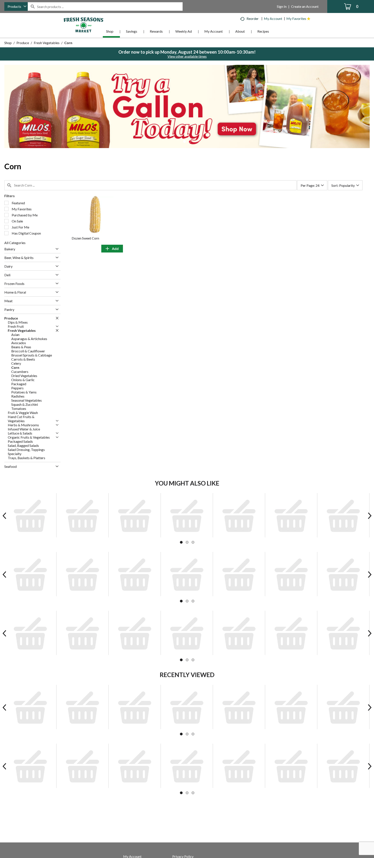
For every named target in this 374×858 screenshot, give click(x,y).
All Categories (15, 243)
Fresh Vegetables (47, 43)
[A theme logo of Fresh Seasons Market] (83, 24)
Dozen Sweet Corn (85, 238)
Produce (22, 43)
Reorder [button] (253, 18)
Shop (8, 43)
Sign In (282, 6)
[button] (187, 106)
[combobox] (16, 6)
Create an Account (305, 6)
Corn (68, 43)
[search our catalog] (32, 6)
